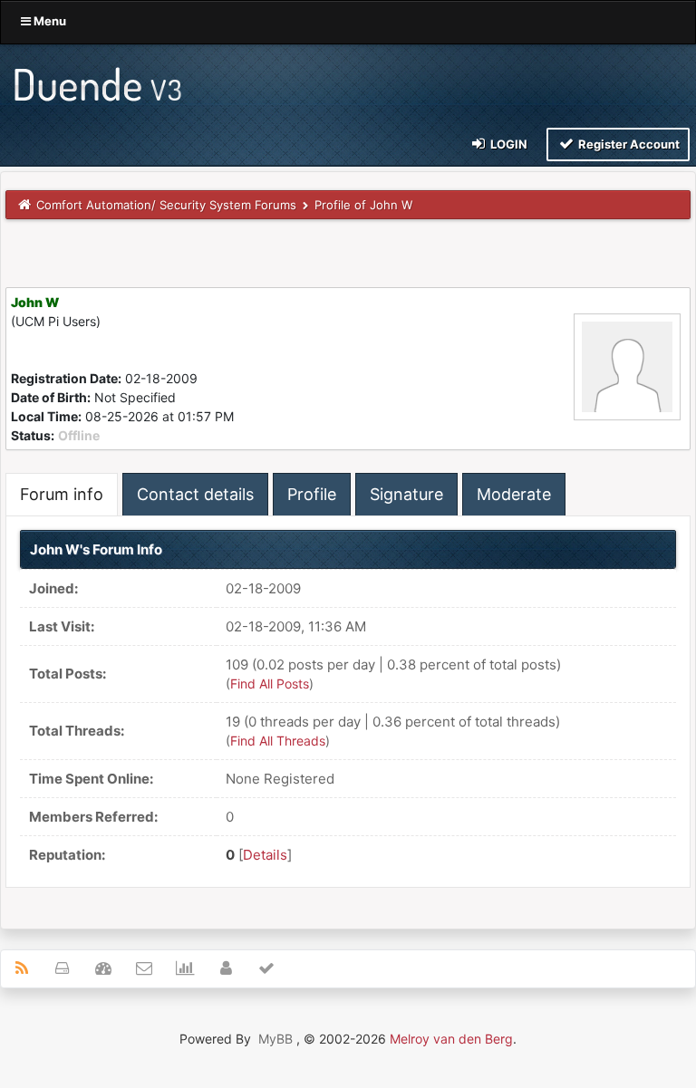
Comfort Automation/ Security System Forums (166, 204)
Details (265, 854)
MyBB (275, 1038)
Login (507, 144)
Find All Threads (277, 740)
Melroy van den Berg (451, 1038)
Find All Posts (269, 683)
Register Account (627, 144)
